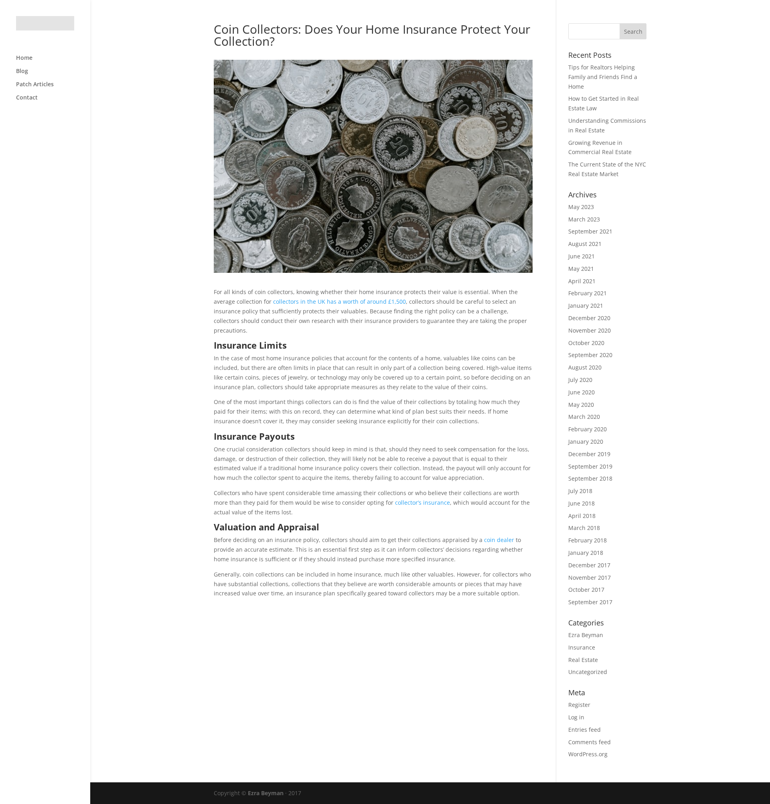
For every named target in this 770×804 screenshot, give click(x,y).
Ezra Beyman (585, 635)
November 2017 (589, 577)
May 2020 (581, 404)
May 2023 (581, 207)
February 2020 (587, 429)
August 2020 (585, 367)
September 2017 (590, 602)
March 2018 (584, 528)
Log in (576, 717)
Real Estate (583, 660)
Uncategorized (587, 672)
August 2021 (585, 244)
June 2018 (581, 503)
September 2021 (590, 231)
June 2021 (581, 256)
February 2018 (587, 540)
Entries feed (584, 729)
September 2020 (590, 355)
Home (24, 58)
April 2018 (582, 516)
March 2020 (584, 416)
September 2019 (590, 466)
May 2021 (581, 268)
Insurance (581, 647)
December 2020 (589, 318)
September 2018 (590, 478)
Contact (27, 98)
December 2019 (589, 454)
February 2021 (587, 293)
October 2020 (586, 343)
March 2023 (584, 219)
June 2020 (581, 392)
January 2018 (585, 552)
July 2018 (580, 491)
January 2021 (585, 305)
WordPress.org (588, 754)
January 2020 (585, 441)
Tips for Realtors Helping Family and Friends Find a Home (602, 76)
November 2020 (589, 330)
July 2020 (580, 380)
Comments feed (589, 742)
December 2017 (589, 565)
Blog (22, 71)
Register (579, 705)
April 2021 (582, 281)
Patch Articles (35, 84)
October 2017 (586, 589)
